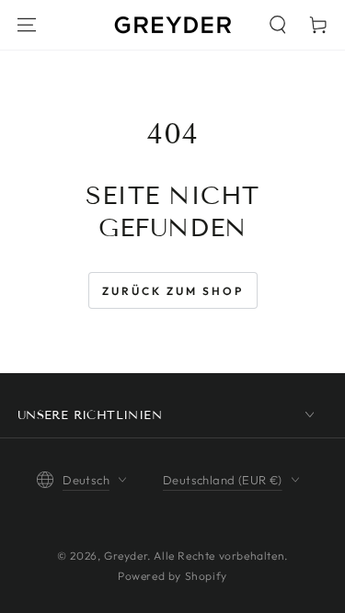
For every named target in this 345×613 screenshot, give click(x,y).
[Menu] (26, 24)
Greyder (125, 555)
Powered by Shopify (172, 576)
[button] (278, 24)
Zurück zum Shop (173, 291)
